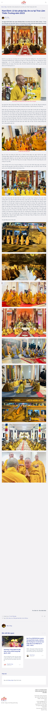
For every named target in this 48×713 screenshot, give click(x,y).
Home (2, 6)
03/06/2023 (9, 665)
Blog (5, 6)
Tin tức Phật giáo (12, 616)
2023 (7, 618)
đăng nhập (10, 680)
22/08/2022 (32, 656)
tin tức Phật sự (25, 618)
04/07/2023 (7, 18)
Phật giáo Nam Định (17, 618)
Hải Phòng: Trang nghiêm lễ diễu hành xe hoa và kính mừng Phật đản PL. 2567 (12, 651)
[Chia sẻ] (44, 616)
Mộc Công (7, 17)
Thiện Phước (32, 655)
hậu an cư (11, 618)
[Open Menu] (2, 2)
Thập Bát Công (10, 664)
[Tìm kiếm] (45, 2)
